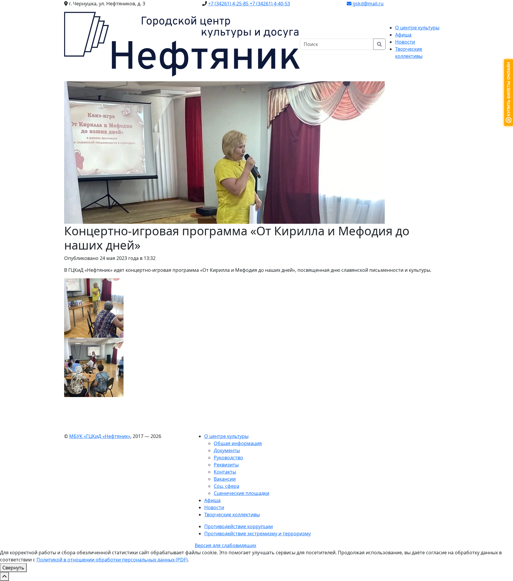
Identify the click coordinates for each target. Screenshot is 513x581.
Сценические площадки (241, 493)
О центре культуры (226, 436)
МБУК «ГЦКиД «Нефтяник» (99, 436)
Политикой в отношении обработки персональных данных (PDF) (112, 559)
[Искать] (379, 44)
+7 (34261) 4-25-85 (229, 3)
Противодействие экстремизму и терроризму (257, 533)
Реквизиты (226, 464)
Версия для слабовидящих (225, 545)
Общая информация (238, 443)
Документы (227, 450)
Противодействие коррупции (238, 526)
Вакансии (225, 479)
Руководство (228, 457)
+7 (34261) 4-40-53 (270, 3)
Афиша (403, 34)
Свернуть (13, 567)
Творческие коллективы (232, 514)
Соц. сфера (226, 486)
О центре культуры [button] (417, 27)
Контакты (225, 472)
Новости (405, 42)
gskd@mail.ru (368, 3)
